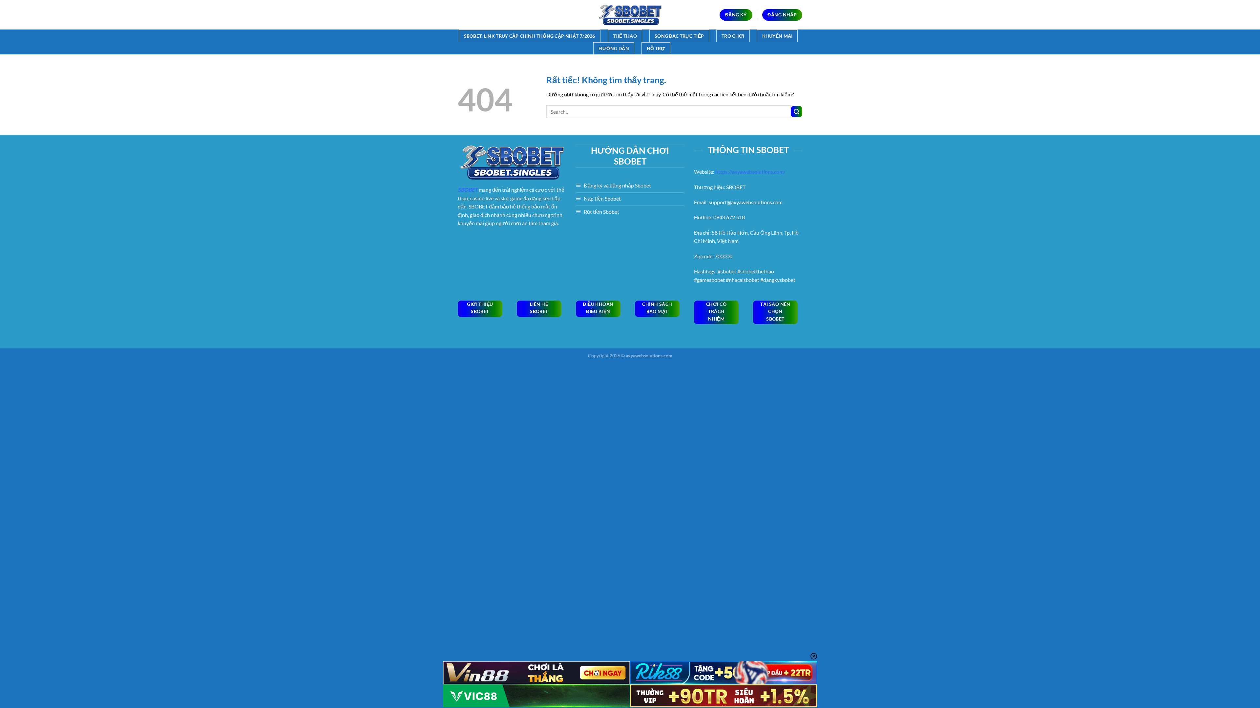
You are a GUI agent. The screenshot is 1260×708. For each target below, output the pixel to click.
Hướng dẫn (613, 48)
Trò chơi (733, 36)
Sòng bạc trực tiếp (679, 36)
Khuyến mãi (777, 36)
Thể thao (625, 36)
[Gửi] (796, 111)
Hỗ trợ (656, 48)
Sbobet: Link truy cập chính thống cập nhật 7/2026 (529, 36)
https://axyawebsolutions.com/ (750, 171)
